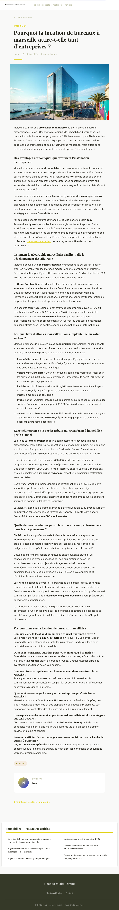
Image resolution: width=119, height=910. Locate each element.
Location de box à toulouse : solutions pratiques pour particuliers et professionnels (29, 840)
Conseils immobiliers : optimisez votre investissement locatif (81, 847)
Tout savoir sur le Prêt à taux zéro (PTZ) (82, 839)
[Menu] (111, 5)
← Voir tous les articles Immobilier (32, 802)
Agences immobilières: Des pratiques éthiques (29, 858)
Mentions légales (54, 893)
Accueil (17, 17)
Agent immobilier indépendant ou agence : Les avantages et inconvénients (29, 850)
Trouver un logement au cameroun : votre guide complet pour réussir (85, 856)
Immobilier (27, 17)
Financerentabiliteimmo (59, 883)
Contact (69, 893)
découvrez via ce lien (39, 241)
